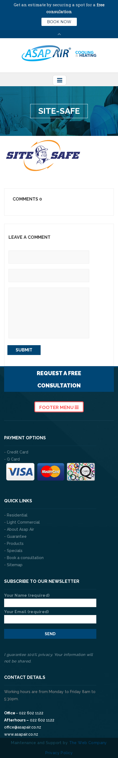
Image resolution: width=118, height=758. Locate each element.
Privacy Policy (59, 753)
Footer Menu (57, 407)
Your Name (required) (26, 595)
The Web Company (88, 743)
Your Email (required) (26, 612)
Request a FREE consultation (59, 379)
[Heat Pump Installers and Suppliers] (59, 53)
